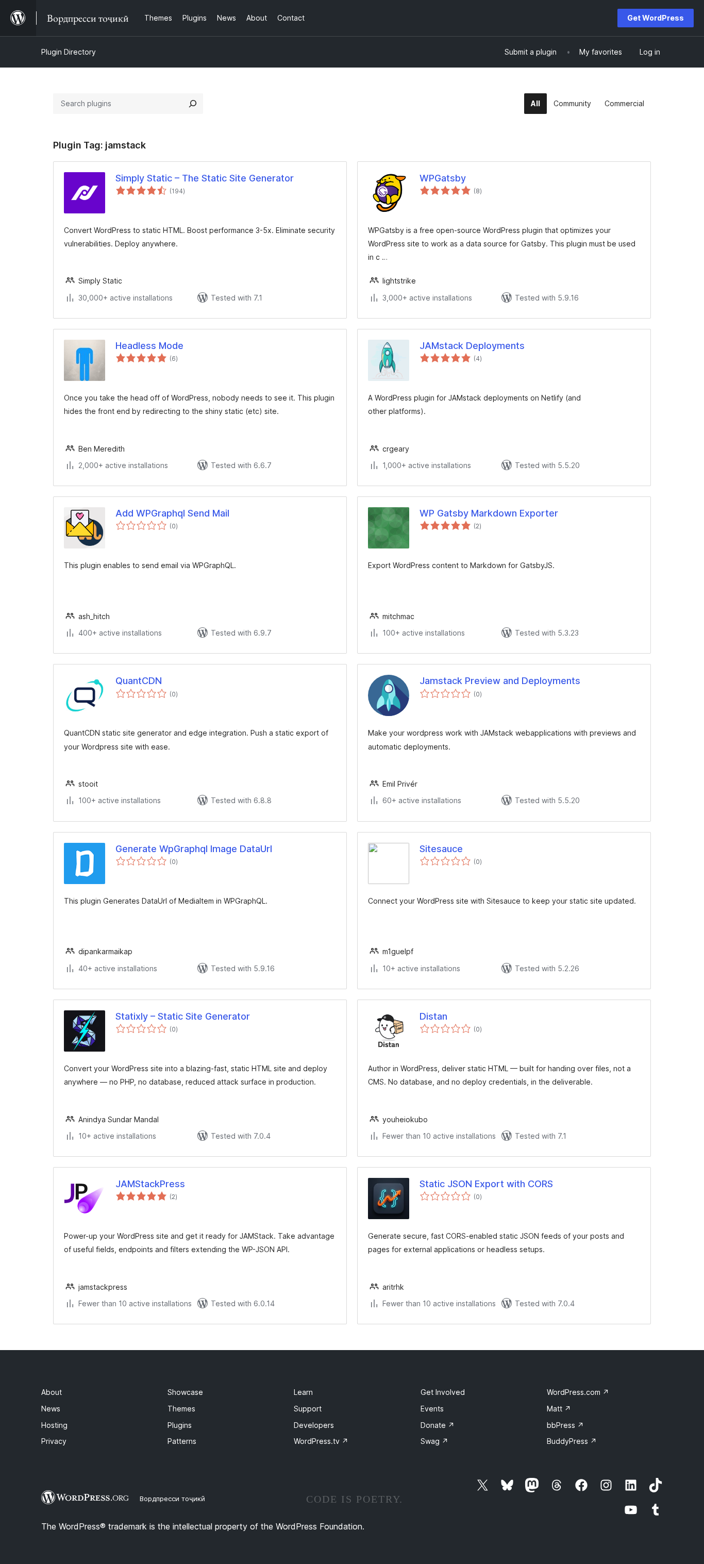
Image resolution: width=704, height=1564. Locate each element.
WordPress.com (578, 1392)
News (50, 1408)
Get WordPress (655, 17)
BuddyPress (572, 1441)
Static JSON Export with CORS (486, 1183)
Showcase (185, 1392)
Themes (181, 1408)
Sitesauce (441, 848)
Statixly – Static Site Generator (182, 1016)
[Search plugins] (192, 103)
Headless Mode (149, 345)
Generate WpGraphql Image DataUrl (193, 848)
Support (308, 1408)
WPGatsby (443, 178)
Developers (314, 1425)
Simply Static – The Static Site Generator (204, 178)
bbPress (565, 1425)
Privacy (53, 1441)
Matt (559, 1408)
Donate (438, 1425)
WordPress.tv (321, 1441)
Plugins (179, 1425)
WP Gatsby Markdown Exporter (489, 513)
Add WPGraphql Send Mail (172, 513)
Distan (433, 1016)
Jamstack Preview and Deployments (500, 680)
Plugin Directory (68, 51)
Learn (303, 1392)
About (51, 1392)
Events (432, 1408)
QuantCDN (138, 680)
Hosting (54, 1425)
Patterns (181, 1441)
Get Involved (443, 1392)
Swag (434, 1441)
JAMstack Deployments (472, 345)
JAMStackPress (150, 1183)
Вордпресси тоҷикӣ (172, 1498)
